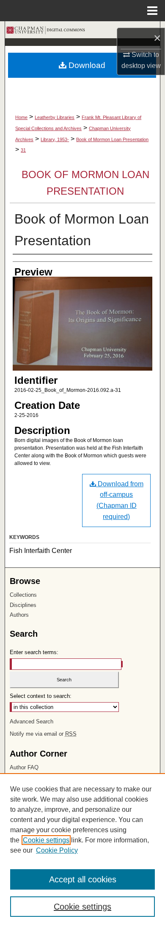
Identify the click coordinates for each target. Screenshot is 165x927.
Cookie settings (46, 840)
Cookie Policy (57, 850)
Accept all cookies (82, 879)
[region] (82, 850)
